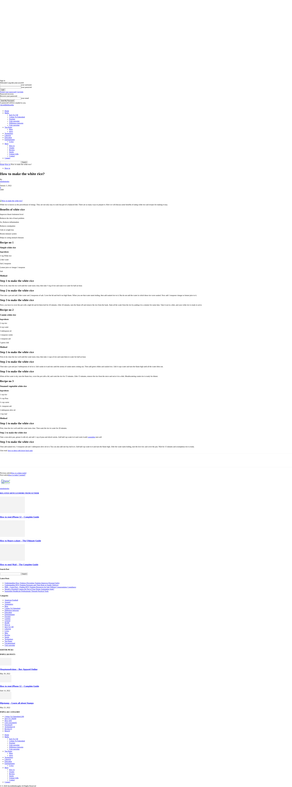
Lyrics (11, 142)
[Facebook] (4, 193)
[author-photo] (5, 486)
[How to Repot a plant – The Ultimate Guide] (12, 536)
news (11, 131)
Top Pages (8, 127)
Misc (6, 633)
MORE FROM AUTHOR (29, 493)
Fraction (12, 119)
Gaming (7, 619)
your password (26, 87)
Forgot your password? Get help (11, 92)
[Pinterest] (20, 193)
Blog (11, 129)
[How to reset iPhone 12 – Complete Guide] (12, 512)
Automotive (9, 604)
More (6, 144)
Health (7, 623)
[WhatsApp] (28, 193)
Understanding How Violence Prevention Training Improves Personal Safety (32, 583)
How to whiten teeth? (19, 473)
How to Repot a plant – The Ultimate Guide (20, 541)
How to (12, 146)
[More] (37, 193)
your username (26, 85)
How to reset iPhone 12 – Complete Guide (19, 517)
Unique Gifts (13, 154)
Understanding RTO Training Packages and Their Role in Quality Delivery (32, 585)
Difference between (16, 123)
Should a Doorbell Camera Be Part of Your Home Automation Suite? (29, 589)
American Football (11, 600)
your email (25, 98)
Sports (11, 152)
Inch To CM (13, 115)
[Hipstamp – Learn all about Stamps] (5, 699)
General (7, 621)
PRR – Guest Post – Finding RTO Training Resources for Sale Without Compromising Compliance (40, 587)
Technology (9, 133)
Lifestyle (8, 135)
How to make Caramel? (16, 475)
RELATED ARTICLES (9, 493)
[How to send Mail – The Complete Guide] (12, 560)
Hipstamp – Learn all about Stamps (17, 703)
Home (7, 111)
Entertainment (10, 140)
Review (12, 150)
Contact (12, 156)
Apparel (7, 602)
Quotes (11, 148)
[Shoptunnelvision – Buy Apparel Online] (5, 665)
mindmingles (4, 181)
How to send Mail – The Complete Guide (19, 564)
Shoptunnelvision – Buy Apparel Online (18, 669)
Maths (7, 113)
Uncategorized (10, 643)
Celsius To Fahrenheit (17, 117)
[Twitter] (12, 193)
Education (8, 138)
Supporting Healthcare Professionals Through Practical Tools (26, 591)
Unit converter (14, 121)
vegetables (91, 437)
